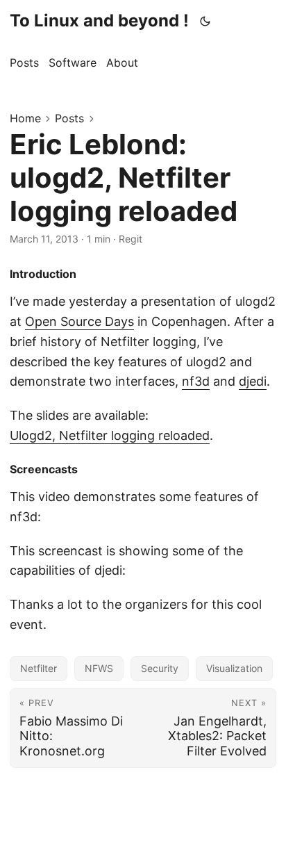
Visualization (234, 668)
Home (25, 118)
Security (159, 668)
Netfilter (38, 668)
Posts (69, 118)
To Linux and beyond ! (99, 20)
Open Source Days (79, 321)
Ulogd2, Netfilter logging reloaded (110, 435)
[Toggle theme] (205, 21)
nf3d (196, 381)
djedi (253, 381)
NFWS (99, 668)
